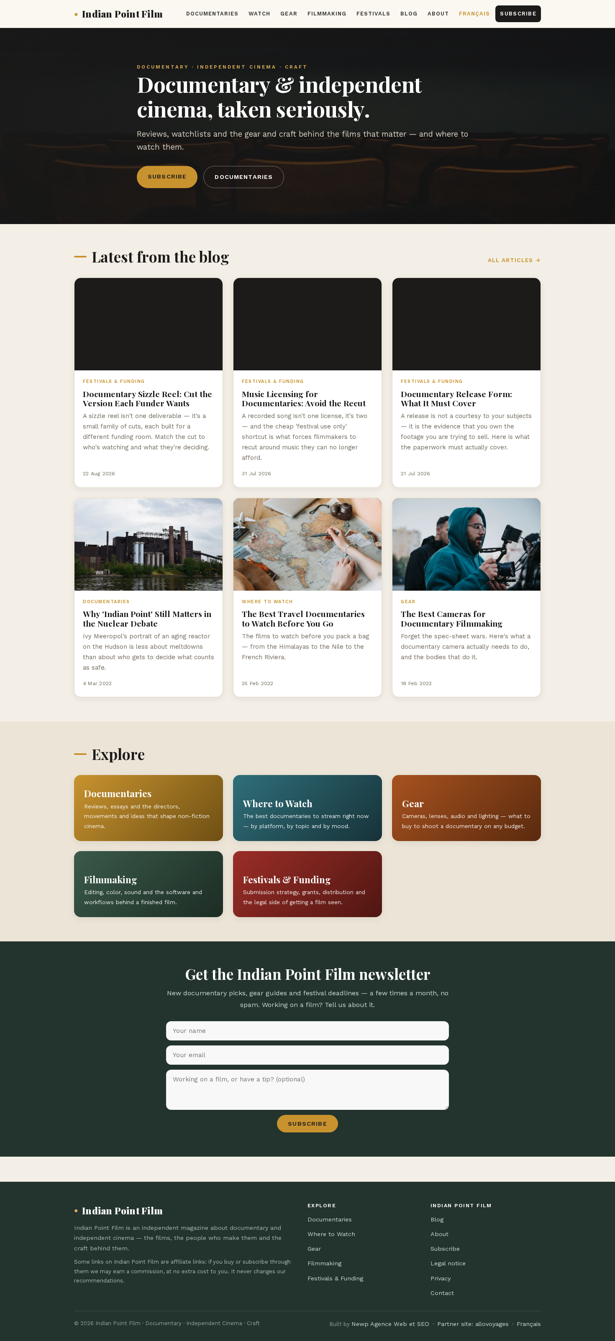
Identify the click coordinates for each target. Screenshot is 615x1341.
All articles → (514, 260)
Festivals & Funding (335, 1278)
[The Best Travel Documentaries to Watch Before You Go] (307, 544)
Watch (259, 13)
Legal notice (448, 1263)
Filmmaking (327, 13)
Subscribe (518, 13)
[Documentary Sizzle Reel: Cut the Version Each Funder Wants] (148, 324)
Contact (442, 1293)
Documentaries (212, 13)
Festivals (373, 13)
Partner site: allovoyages (473, 1324)
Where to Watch (331, 1234)
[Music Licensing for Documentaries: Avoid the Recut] (307, 324)
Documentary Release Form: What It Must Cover (456, 398)
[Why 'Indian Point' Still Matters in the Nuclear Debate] (148, 544)
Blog (409, 13)
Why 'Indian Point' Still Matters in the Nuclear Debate (147, 618)
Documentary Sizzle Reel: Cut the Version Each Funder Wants (147, 398)
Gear (288, 13)
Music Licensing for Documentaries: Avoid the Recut (304, 398)
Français (474, 13)
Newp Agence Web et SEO (390, 1324)
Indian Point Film (118, 14)
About (438, 13)
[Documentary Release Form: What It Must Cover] (466, 324)
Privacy (440, 1278)
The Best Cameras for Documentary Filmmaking (451, 618)
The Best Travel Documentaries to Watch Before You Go (303, 618)
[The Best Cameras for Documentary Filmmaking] (466, 544)
